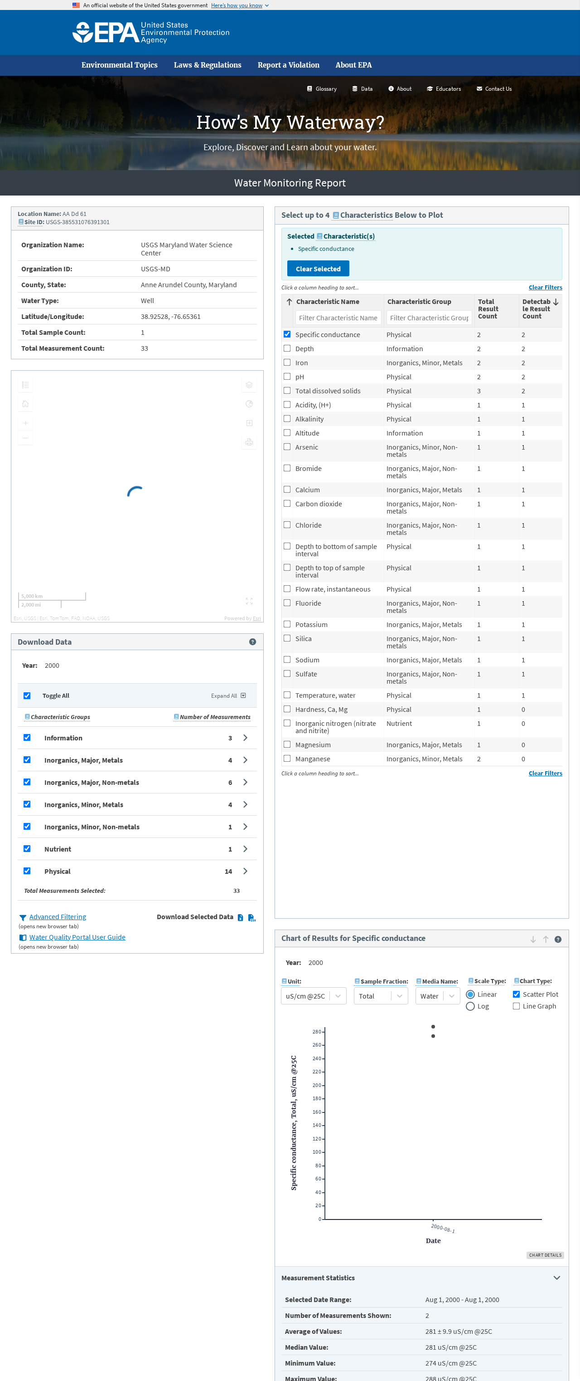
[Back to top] (555, 1356)
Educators (448, 89)
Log (483, 1006)
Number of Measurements (215, 717)
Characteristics (366, 215)
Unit (294, 981)
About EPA (354, 65)
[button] (137, 738)
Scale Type (489, 981)
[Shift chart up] (545, 939)
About (404, 89)
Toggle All (56, 695)
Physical (57, 871)
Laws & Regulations (208, 65)
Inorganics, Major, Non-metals (91, 782)
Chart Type (535, 981)
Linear (487, 994)
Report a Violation (288, 65)
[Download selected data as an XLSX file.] (240, 917)
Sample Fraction (383, 981)
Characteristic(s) (349, 235)
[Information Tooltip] (252, 642)
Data (367, 89)
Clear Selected (318, 268)
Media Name (439, 981)
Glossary (326, 89)
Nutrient (57, 849)
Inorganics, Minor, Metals (83, 804)
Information (63, 738)
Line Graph (539, 1005)
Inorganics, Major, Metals (83, 760)
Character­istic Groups (60, 717)
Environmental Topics (120, 65)
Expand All (224, 696)
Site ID (33, 222)
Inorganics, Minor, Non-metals (92, 827)
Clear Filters (545, 287)
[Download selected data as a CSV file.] (251, 917)
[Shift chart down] (533, 939)
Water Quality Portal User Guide (77, 936)
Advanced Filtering (57, 916)
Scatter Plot (540, 994)
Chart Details (545, 1255)
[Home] (151, 32)
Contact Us (498, 89)
